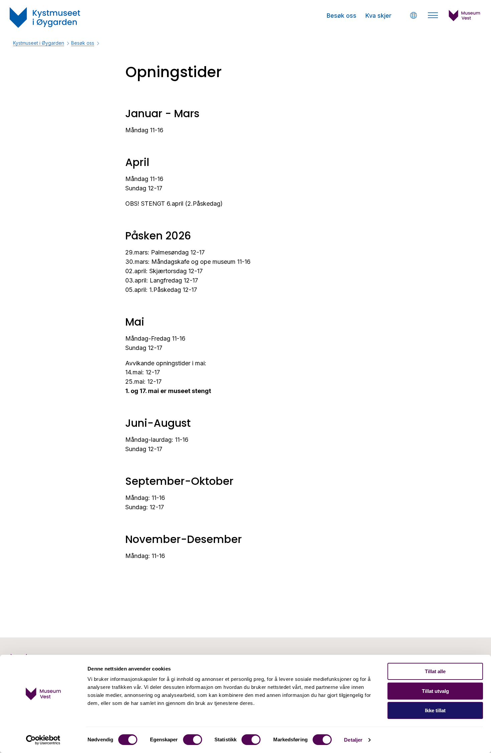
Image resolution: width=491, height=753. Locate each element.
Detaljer (353, 740)
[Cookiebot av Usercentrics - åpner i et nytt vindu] (43, 740)
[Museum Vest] (465, 19)
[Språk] (413, 15)
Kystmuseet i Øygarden (38, 43)
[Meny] (433, 15)
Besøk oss (341, 15)
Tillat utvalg (435, 691)
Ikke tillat (435, 710)
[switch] (192, 739)
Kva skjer (378, 15)
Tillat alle (435, 671)
